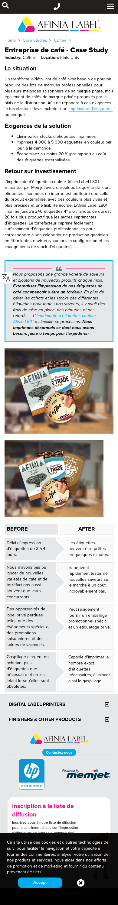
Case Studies (35, 40)
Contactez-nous (59, 752)
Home (10, 40)
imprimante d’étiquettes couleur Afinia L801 (54, 318)
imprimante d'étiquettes (91, 108)
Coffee (60, 40)
